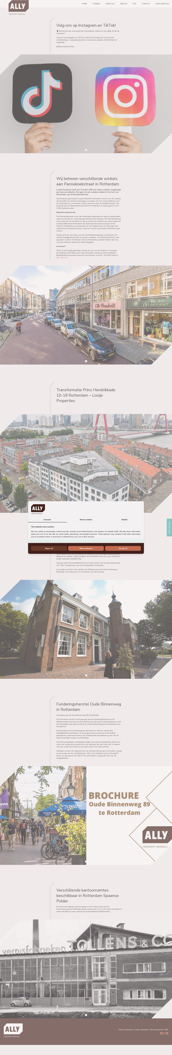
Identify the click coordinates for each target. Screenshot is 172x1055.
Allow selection (86, 548)
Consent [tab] (47, 520)
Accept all (123, 548)
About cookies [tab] (86, 520)
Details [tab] (125, 520)
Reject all (49, 548)
